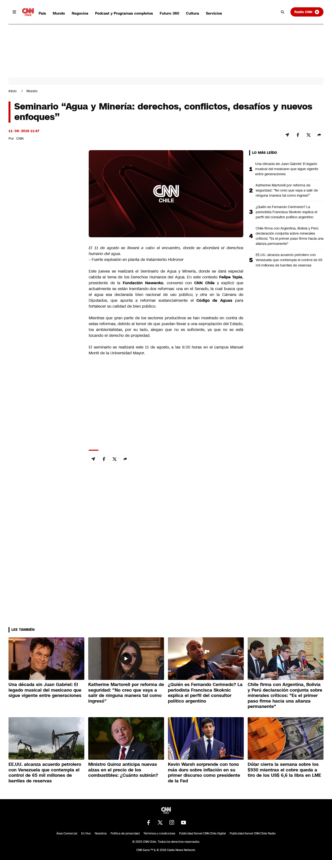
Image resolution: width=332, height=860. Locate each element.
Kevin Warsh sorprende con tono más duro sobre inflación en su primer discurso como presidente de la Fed (204, 772)
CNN (20, 138)
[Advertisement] (45, 429)
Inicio (13, 91)
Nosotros (101, 833)
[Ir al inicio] (28, 12)
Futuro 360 (169, 13)
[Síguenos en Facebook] (148, 822)
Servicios (214, 13)
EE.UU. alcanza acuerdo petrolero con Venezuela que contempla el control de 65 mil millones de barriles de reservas (289, 259)
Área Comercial (66, 833)
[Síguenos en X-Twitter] (160, 822)
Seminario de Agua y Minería (168, 271)
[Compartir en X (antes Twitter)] (308, 134)
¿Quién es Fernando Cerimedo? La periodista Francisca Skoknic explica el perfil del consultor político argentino (286, 212)
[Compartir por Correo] (287, 134)
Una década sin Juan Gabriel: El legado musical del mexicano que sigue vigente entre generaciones (286, 168)
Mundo (59, 13)
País (42, 13)
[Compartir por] (319, 134)
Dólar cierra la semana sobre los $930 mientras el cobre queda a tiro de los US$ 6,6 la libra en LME (284, 769)
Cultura (192, 13)
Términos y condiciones (159, 833)
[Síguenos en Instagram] (172, 822)
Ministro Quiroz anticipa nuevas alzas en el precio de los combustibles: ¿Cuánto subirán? (123, 769)
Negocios (80, 13)
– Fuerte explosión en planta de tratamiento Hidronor (137, 259)
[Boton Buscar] (282, 12)
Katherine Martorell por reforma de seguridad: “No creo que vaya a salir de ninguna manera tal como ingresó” (287, 190)
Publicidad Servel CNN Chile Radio (253, 833)
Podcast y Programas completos (124, 13)
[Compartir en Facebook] (297, 134)
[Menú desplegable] (14, 12)
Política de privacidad (125, 833)
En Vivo (86, 833)
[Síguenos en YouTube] (183, 822)
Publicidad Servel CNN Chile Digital (202, 833)
